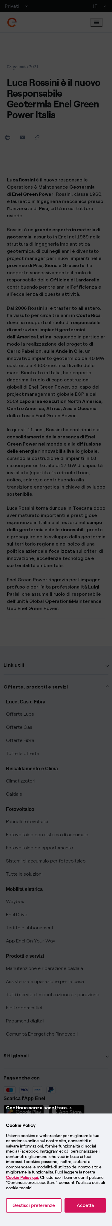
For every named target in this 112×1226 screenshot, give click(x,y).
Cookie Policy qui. (22, 1177)
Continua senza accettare (36, 1108)
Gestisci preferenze (34, 1205)
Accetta (85, 1205)
